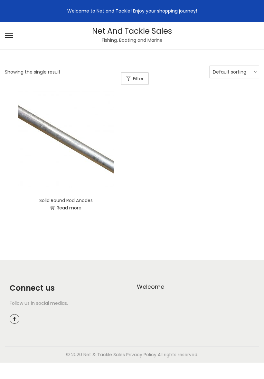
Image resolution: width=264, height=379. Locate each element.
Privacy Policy (141, 354)
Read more (69, 208)
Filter (138, 78)
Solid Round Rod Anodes (66, 200)
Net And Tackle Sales (132, 31)
